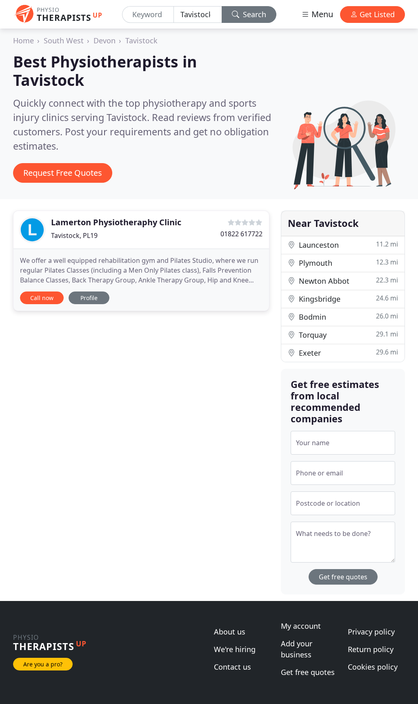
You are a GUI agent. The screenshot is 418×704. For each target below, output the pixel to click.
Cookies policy (373, 667)
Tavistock (141, 40)
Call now (41, 298)
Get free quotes (343, 576)
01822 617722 (241, 233)
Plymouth (347, 263)
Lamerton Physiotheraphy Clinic (116, 222)
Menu (321, 14)
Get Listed (376, 14)
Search (253, 14)
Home (23, 40)
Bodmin (347, 317)
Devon (104, 40)
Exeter (347, 353)
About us (229, 632)
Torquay (347, 335)
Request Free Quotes (62, 172)
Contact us (232, 667)
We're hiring (235, 649)
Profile (89, 298)
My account (301, 626)
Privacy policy (371, 632)
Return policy (371, 649)
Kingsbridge (347, 299)
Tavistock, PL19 (74, 235)
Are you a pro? (42, 664)
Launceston (347, 245)
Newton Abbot (347, 281)
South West (64, 40)
